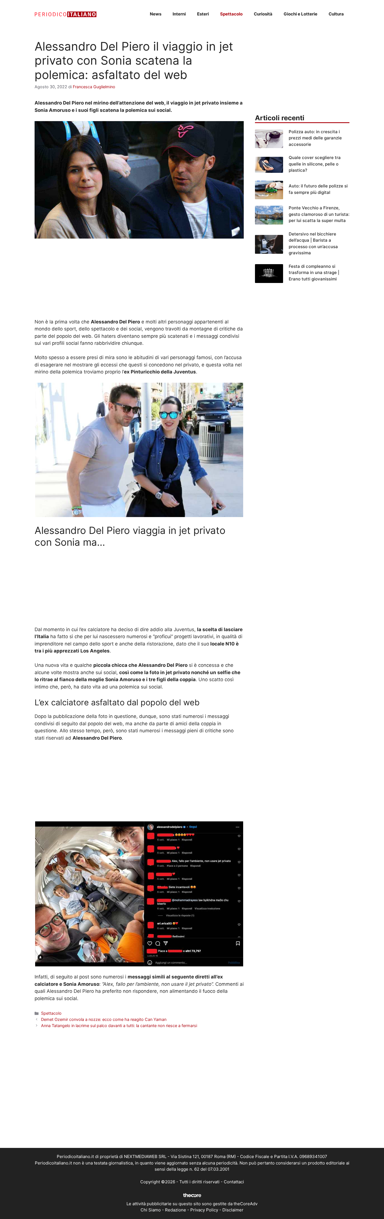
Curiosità (263, 14)
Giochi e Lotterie (300, 14)
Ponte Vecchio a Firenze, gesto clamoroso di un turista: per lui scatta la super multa (319, 214)
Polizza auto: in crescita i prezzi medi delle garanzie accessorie (315, 138)
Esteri (203, 14)
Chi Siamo (151, 1210)
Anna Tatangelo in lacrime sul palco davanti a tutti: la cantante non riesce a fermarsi (119, 1025)
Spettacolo (231, 14)
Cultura (336, 14)
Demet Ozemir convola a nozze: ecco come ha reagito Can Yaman (103, 1019)
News (155, 14)
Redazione (175, 1210)
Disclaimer (232, 1210)
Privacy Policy (204, 1210)
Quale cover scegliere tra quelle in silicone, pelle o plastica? (315, 164)
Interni (179, 14)
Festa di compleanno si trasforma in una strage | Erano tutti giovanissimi (314, 273)
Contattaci (234, 1181)
